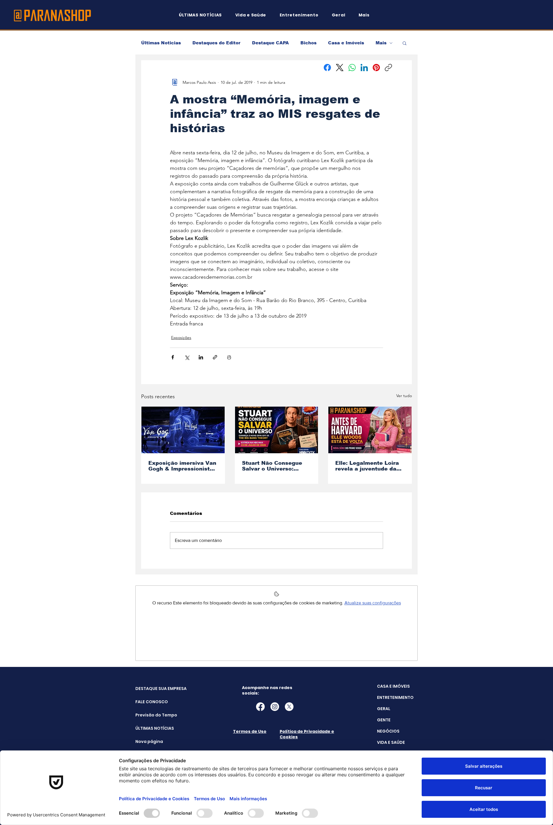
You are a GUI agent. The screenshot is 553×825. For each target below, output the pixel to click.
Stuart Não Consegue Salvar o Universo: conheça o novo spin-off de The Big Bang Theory (276, 466)
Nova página (149, 741)
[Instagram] (274, 706)
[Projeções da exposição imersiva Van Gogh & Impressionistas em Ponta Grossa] (183, 430)
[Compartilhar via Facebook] (172, 357)
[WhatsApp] (352, 67)
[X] (289, 706)
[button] (367, 15)
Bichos (308, 42)
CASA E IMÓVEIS (393, 686)
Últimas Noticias (161, 42)
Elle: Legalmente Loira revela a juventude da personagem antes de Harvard (367, 466)
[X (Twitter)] (340, 67)
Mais (381, 42)
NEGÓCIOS (388, 731)
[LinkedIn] (364, 67)
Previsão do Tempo (149, 715)
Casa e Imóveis (346, 42)
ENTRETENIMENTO (395, 697)
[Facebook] (327, 67)
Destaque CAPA (270, 42)
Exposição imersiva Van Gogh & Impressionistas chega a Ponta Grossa (182, 466)
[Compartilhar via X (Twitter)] (187, 357)
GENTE (384, 720)
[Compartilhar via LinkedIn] (201, 357)
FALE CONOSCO (149, 702)
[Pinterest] (376, 67)
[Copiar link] (388, 67)
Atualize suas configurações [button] (372, 602)
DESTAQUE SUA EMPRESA (149, 688)
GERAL (383, 709)
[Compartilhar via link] (215, 357)
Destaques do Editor (216, 42)
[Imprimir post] (229, 357)
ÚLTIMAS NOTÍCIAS (149, 728)
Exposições (181, 337)
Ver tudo (404, 395)
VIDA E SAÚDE (391, 742)
